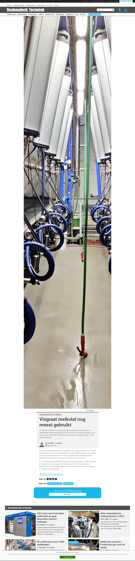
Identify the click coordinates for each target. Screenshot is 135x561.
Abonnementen (31, 5)
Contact (56, 5)
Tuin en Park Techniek (112, 1)
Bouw (77, 14)
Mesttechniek (50, 14)
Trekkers (41, 14)
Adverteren (41, 5)
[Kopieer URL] (56, 479)
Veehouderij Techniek (126, 1)
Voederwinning (22, 14)
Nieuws (9, 5)
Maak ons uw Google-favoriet (52, 475)
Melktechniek (11, 14)
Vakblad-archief (19, 5)
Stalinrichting (60, 14)
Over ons (49, 5)
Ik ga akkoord (67, 557)
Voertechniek (32, 14)
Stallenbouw (69, 14)
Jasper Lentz (52, 445)
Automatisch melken (55, 483)
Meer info (125, 554)
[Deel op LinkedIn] (53, 479)
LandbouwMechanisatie (97, 1)
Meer (82, 14)
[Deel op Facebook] (50, 479)
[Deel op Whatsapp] (48, 479)
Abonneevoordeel (95, 14)
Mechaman (85, 1)
